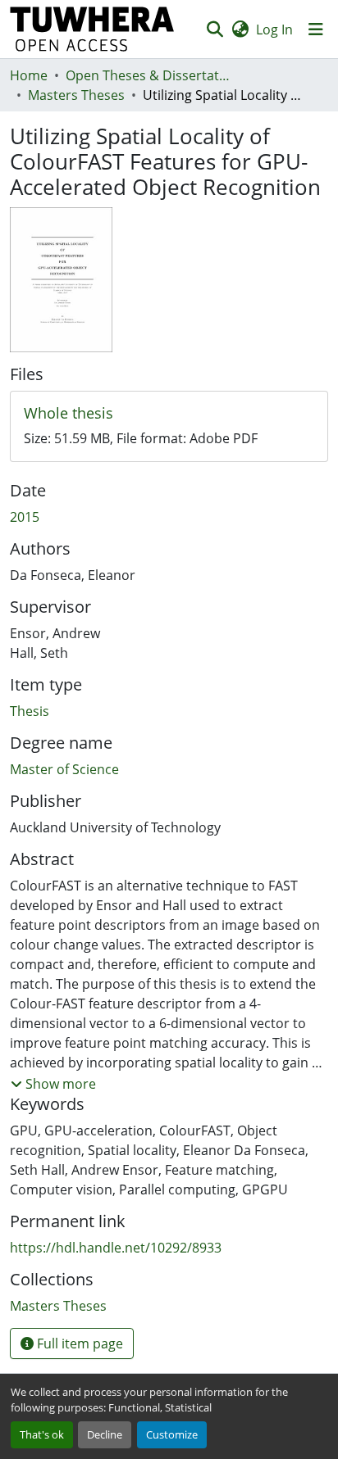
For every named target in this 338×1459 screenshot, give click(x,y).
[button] (92, 29)
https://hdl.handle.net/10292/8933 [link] (116, 1248)
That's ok (42, 1434)
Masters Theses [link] (76, 95)
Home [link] (29, 75)
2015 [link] (24, 517)
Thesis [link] (29, 711)
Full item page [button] (78, 1343)
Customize (172, 1434)
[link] (169, 414)
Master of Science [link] (64, 769)
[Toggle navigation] (316, 29)
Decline (104, 1434)
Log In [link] (274, 29)
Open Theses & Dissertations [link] (148, 75)
